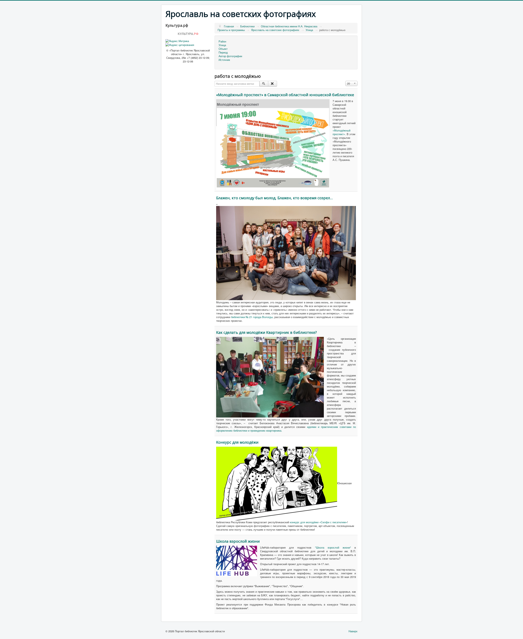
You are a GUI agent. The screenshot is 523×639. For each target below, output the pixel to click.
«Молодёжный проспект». (341, 132)
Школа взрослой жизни (238, 541)
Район (222, 41)
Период (223, 52)
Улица (222, 45)
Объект (223, 49)
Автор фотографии (230, 56)
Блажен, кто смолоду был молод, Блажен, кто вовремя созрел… (274, 197)
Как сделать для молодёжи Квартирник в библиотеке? (266, 332)
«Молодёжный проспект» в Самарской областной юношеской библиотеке (285, 94)
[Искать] (263, 84)
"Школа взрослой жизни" (331, 547)
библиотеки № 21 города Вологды (252, 317)
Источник (224, 60)
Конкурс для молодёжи (237, 442)
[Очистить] (272, 84)
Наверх (353, 631)
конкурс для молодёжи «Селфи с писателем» (318, 522)
